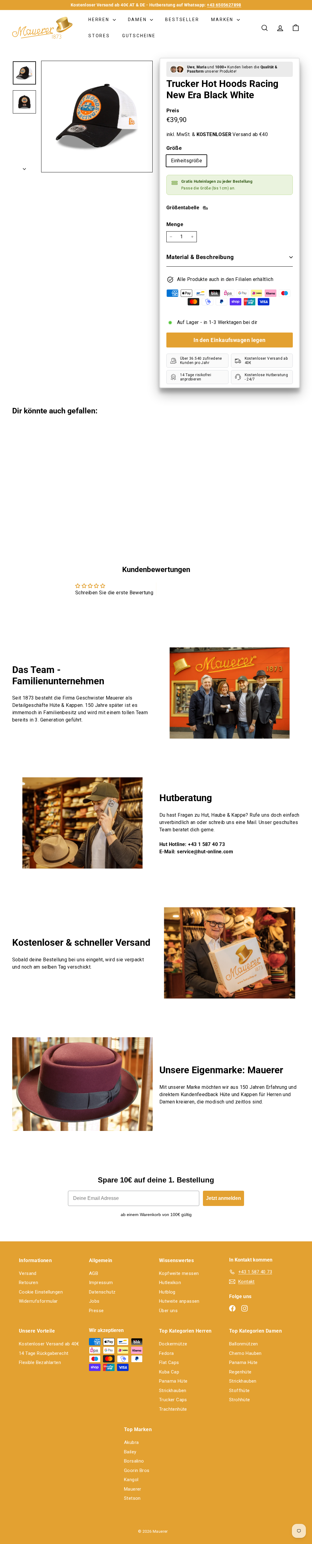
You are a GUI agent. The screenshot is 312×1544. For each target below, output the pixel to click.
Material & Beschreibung (200, 257)
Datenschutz (102, 1292)
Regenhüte (240, 1372)
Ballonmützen (243, 1344)
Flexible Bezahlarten (40, 1362)
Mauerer (132, 1489)
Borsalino (134, 1461)
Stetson (132, 1498)
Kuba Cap (169, 1372)
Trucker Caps (173, 1399)
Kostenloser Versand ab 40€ (49, 1344)
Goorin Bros (136, 1470)
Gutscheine (139, 35)
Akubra (131, 1442)
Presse (96, 1310)
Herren (99, 19)
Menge (174, 224)
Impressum (101, 1282)
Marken (223, 19)
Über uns (168, 1310)
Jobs (94, 1301)
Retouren (28, 1282)
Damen (138, 19)
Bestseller (182, 19)
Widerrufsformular (38, 1301)
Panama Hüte (173, 1381)
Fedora (166, 1353)
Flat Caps (169, 1362)
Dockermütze (173, 1344)
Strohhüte (239, 1399)
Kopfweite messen (179, 1273)
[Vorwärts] (24, 167)
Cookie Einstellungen (41, 1292)
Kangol (131, 1479)
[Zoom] (96, 116)
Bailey (130, 1452)
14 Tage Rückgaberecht (43, 1353)
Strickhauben (172, 1390)
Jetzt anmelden (223, 1198)
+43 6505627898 (224, 4)
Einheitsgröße (186, 161)
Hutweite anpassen (179, 1301)
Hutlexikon (170, 1282)
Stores (99, 35)
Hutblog (167, 1292)
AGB (93, 1273)
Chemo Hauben (245, 1353)
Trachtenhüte (173, 1409)
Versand (28, 1273)
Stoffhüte (239, 1390)
